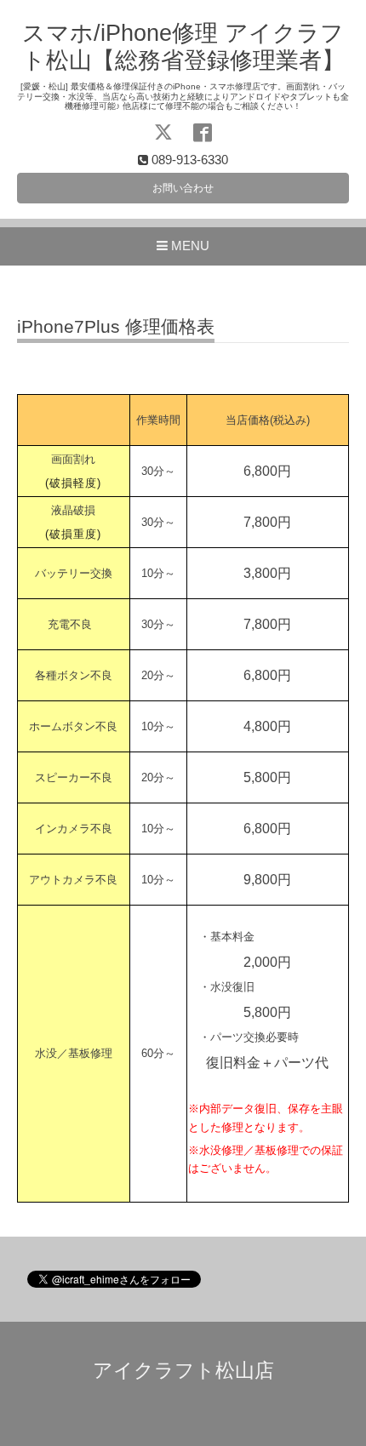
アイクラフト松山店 (183, 1370)
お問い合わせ (183, 188)
